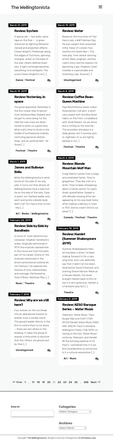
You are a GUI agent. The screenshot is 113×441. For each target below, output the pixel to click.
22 (59, 382)
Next (94, 382)
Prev (19, 382)
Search (15, 406)
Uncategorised (72, 80)
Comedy (68, 217)
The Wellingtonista (30, 7)
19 (43, 382)
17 (33, 382)
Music (19, 283)
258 (86, 382)
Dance (19, 80)
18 (38, 382)
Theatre (32, 150)
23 (64, 382)
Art (18, 213)
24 (70, 382)
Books (25, 213)
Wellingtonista (39, 213)
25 (76, 382)
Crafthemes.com (87, 438)
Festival (30, 80)
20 (48, 382)
